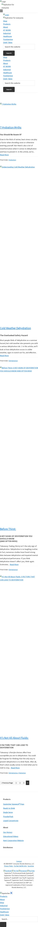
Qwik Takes (7, 42)
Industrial (7, 33)
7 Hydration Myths (10, 127)
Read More (4, 155)
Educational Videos (10, 836)
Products (6, 24)
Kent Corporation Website (13, 840)
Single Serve (8, 812)
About (5, 27)
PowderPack (8, 816)
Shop (5, 21)
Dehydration (13, 361)
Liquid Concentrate (10, 820)
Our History (7, 832)
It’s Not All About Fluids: (14, 738)
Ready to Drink (9, 808)
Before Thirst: (8, 529)
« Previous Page (7, 783)
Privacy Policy (8, 866)
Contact (19, 861)
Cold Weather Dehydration (15, 328)
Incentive (31, 866)
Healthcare (7, 36)
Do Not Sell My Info (20, 866)
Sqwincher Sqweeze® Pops (13, 804)
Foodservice (8, 39)
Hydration (12, 160)
